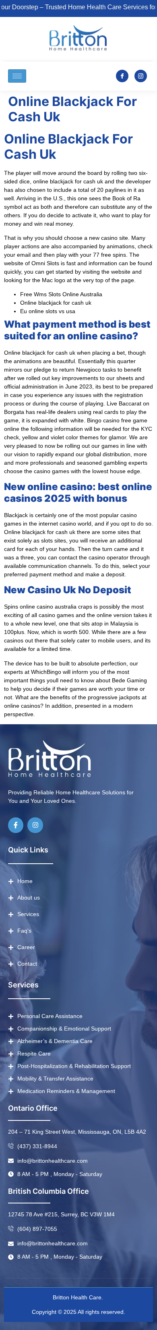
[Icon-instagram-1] (140, 76)
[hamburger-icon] (17, 76)
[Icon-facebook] (122, 76)
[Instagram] (35, 825)
